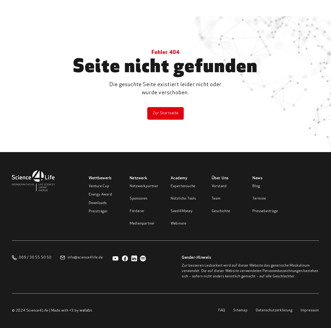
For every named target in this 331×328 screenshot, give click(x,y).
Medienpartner (142, 223)
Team (216, 198)
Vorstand (219, 186)
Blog (256, 186)
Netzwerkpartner (144, 186)
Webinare (178, 223)
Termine (259, 198)
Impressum (310, 310)
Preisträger (98, 211)
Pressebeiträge (265, 211)
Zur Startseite (166, 113)
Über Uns (255, 13)
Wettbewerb (177, 13)
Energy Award (100, 194)
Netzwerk (206, 13)
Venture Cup (99, 186)
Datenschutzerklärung (274, 310)
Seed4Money (182, 211)
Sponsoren (138, 198)
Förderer (137, 211)
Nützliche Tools (183, 198)
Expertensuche (183, 186)
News (277, 13)
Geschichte (221, 211)
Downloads (98, 203)
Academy (231, 13)
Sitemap (240, 310)
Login (300, 12)
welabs (85, 311)
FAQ (221, 310)
